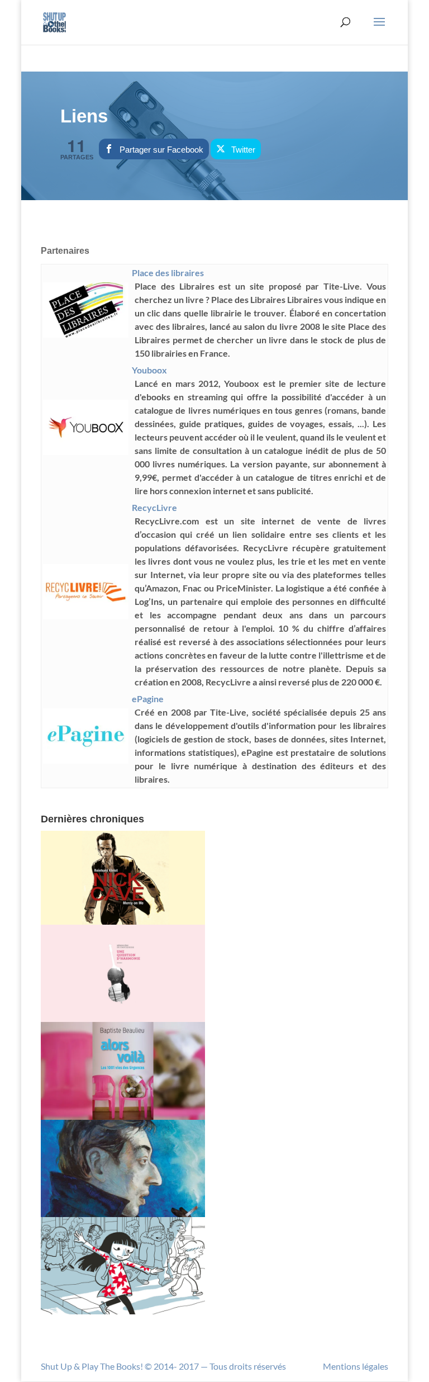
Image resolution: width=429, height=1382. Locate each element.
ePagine (148, 698)
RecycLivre (154, 507)
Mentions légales (355, 1366)
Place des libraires (168, 272)
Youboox (149, 370)
